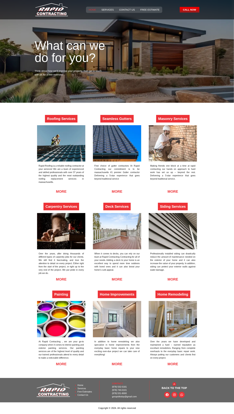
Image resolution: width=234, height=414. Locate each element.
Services (107, 9)
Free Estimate (150, 9)
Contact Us (127, 9)
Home (92, 9)
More (61, 191)
